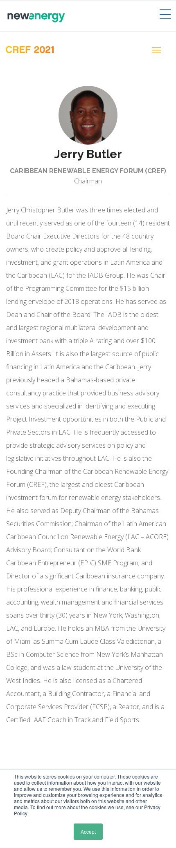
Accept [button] (88, 831)
